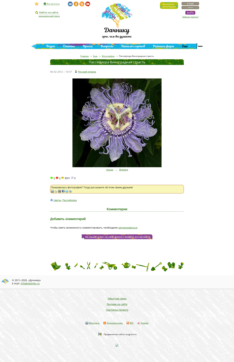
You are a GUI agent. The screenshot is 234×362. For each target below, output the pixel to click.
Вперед (123, 169)
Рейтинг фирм (163, 46)
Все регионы (53, 3)
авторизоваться (127, 227)
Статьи (69, 46)
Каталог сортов (133, 46)
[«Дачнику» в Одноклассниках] (76, 4)
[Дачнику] (37, 4)
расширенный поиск (49, 16)
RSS (131, 323)
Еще (185, 46)
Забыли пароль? (190, 16)
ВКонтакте (94, 323)
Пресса (88, 46)
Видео (50, 46)
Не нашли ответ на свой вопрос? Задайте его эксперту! (117, 236)
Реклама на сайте (117, 304)
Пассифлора (69, 200)
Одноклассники (115, 323)
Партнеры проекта (117, 309)
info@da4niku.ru (30, 283)
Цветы (57, 200)
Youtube (145, 323)
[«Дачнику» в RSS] (81, 4)
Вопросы (107, 46)
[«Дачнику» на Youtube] (87, 4)
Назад (109, 169)
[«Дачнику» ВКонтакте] (70, 4)
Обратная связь (117, 298)
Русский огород (87, 71)
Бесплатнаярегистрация (169, 5)
